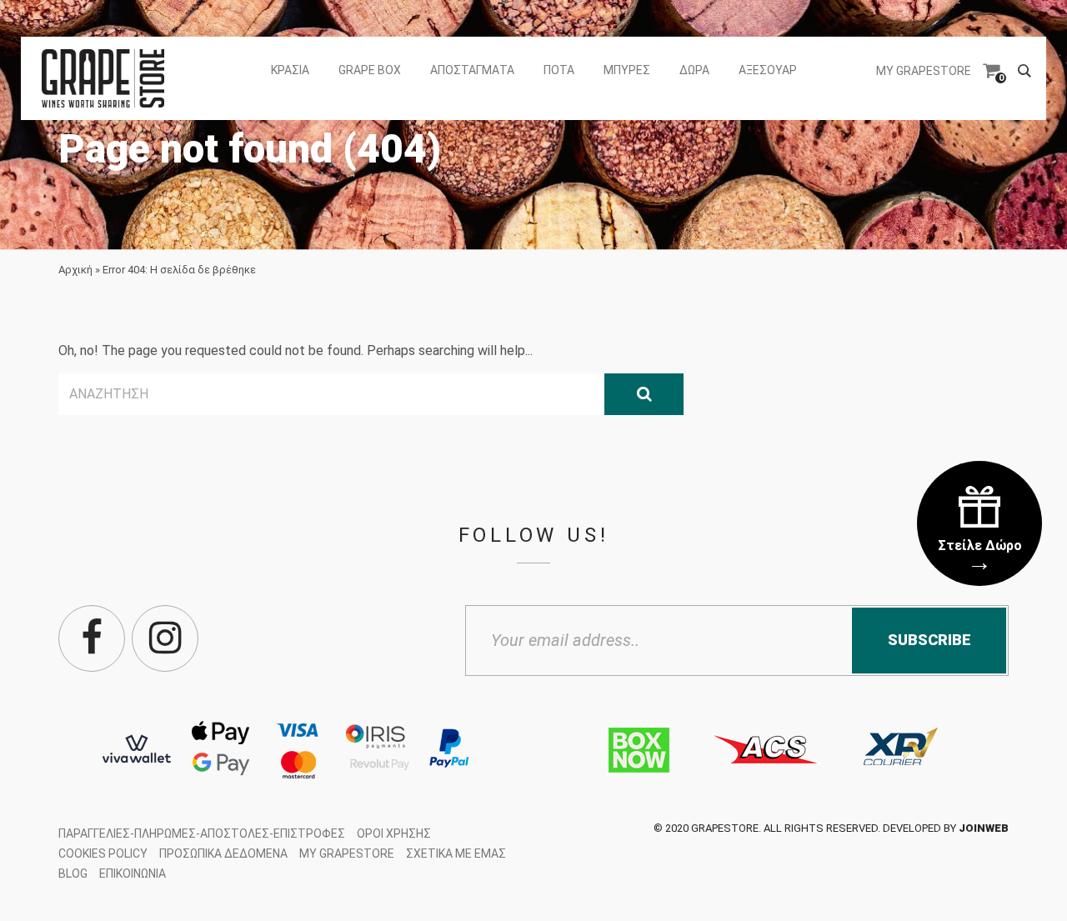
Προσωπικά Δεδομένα (223, 853)
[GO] (644, 394)
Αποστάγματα (472, 70)
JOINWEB (984, 828)
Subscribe (929, 639)
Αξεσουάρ (768, 70)
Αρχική (75, 269)
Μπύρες (627, 70)
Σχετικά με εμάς (456, 853)
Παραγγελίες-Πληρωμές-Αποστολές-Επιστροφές (201, 833)
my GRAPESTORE (923, 71)
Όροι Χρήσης (394, 833)
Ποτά (559, 70)
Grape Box (369, 70)
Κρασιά (290, 70)
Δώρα (694, 70)
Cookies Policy (103, 853)
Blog (73, 873)
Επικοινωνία (132, 873)
